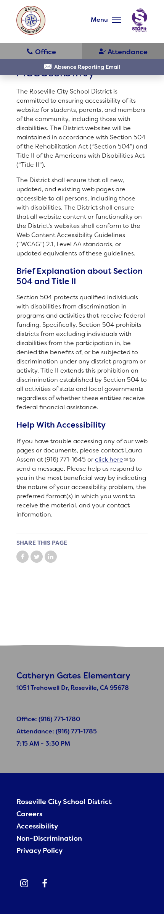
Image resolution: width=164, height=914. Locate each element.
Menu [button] (99, 20)
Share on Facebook (22, 557)
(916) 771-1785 (123, 51)
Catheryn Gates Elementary (73, 675)
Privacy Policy (39, 850)
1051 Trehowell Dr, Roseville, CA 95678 (72, 688)
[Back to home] (30, 20)
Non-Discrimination (49, 838)
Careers (29, 814)
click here (109, 459)
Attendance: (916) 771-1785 (56, 731)
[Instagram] (24, 883)
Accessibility (37, 826)
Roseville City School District (64, 801)
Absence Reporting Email (87, 66)
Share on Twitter (37, 557)
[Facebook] (44, 883)
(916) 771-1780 (41, 51)
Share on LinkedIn (51, 557)
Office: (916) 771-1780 (48, 719)
